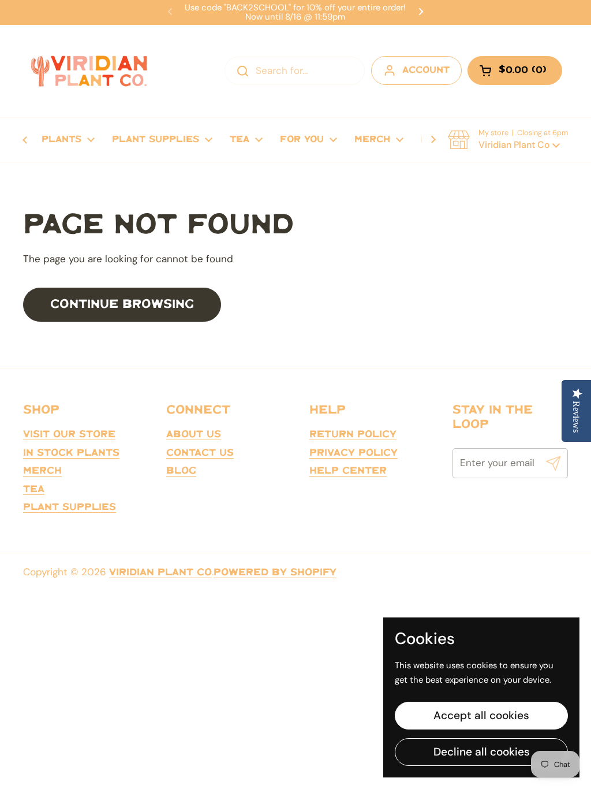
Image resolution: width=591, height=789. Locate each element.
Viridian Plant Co (160, 572)
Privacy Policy (353, 452)
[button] (508, 140)
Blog (181, 470)
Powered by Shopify (275, 572)
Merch (42, 470)
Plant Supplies (69, 507)
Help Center (348, 470)
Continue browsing (122, 304)
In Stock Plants (71, 452)
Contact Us (200, 452)
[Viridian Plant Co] (89, 71)
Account (426, 70)
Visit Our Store (69, 434)
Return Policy (353, 434)
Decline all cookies (481, 752)
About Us (193, 434)
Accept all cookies (481, 715)
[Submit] (553, 463)
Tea (33, 489)
